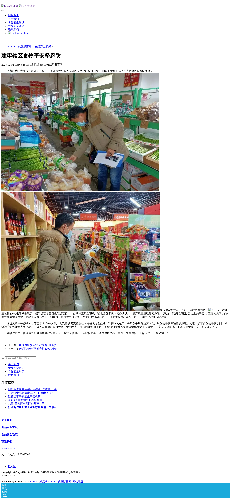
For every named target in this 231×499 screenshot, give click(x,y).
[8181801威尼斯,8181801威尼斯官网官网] (115, 6)
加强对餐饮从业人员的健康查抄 (38, 345)
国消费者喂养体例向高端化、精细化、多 (32, 389)
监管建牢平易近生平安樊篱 (24, 396)
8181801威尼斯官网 (19, 46)
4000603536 (8, 448)
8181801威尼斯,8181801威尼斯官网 (50, 481)
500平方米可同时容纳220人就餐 (38, 348)
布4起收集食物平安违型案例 (25, 400)
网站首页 (13, 15)
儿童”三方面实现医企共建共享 (26, 403)
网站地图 (78, 481)
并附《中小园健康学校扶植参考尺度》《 (32, 392)
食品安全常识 (42, 46)
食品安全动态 (16, 371)
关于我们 (13, 364)
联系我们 (13, 375)
